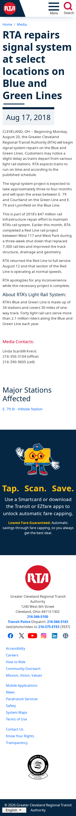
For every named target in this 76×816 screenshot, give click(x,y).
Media (22, 24)
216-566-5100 (37, 616)
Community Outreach (23, 668)
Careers (12, 655)
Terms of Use (16, 719)
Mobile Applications (21, 685)
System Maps (16, 712)
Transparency (17, 742)
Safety (11, 705)
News (10, 692)
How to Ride (15, 662)
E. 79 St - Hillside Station (23, 409)
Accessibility (15, 648)
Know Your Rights (20, 736)
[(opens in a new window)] (10, 635)
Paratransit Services (22, 699)
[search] (68, 6)
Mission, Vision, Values (24, 675)
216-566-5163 (57, 621)
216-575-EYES (49, 626)
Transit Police (19, 621)
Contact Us (14, 729)
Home (7, 24)
